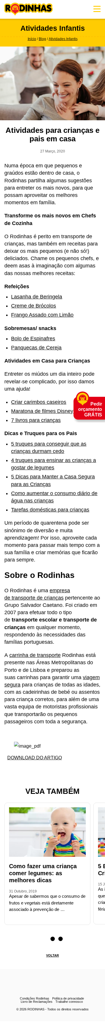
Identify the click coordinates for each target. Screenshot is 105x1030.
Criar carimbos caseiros (38, 402)
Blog (42, 39)
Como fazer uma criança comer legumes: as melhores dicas (43, 873)
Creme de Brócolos (33, 306)
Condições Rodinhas (34, 998)
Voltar (52, 955)
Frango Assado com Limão (42, 315)
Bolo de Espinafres (33, 338)
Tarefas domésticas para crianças (50, 510)
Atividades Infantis (63, 39)
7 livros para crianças (36, 420)
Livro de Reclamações (36, 1001)
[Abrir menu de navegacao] (97, 9)
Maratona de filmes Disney (42, 411)
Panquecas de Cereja (36, 348)
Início (32, 39)
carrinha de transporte (35, 655)
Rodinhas (28, 9)
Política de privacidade (68, 998)
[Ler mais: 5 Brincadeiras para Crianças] (100, 917)
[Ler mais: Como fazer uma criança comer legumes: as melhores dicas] (11, 918)
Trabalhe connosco (69, 1001)
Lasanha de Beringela (36, 297)
